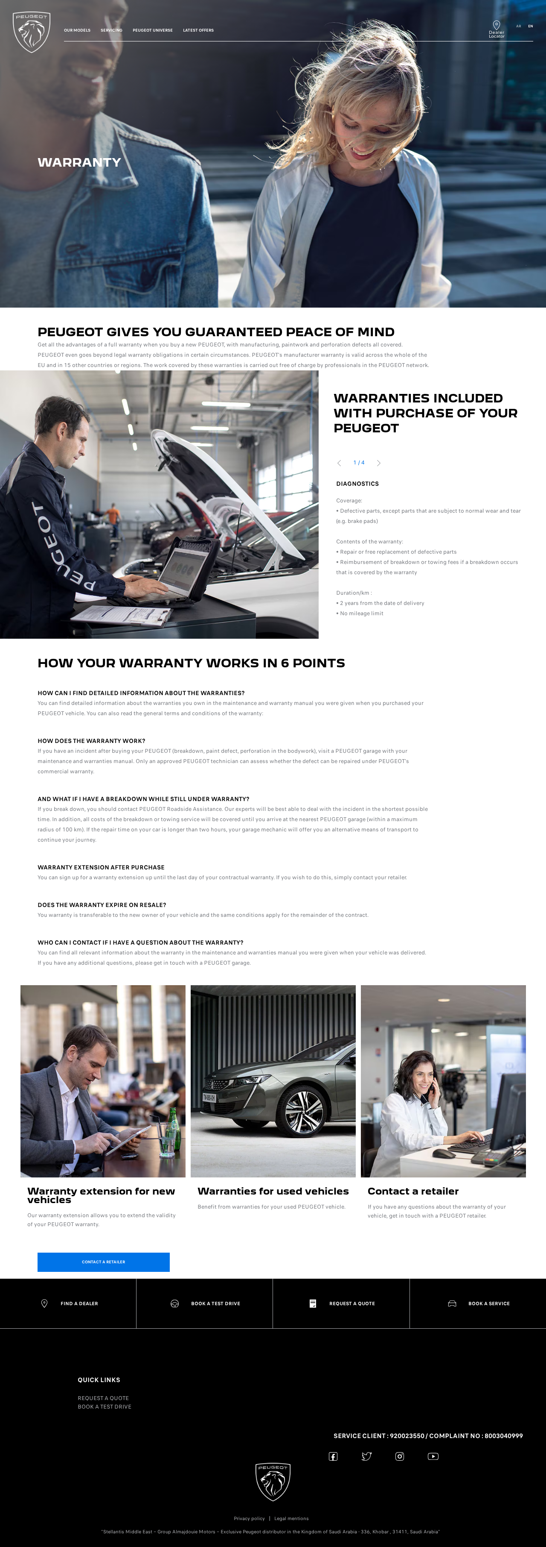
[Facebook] (333, 1456)
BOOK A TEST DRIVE (104, 1407)
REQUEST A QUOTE (103, 1398)
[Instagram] (400, 1456)
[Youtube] (433, 1456)
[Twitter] (366, 1456)
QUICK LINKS (99, 1380)
